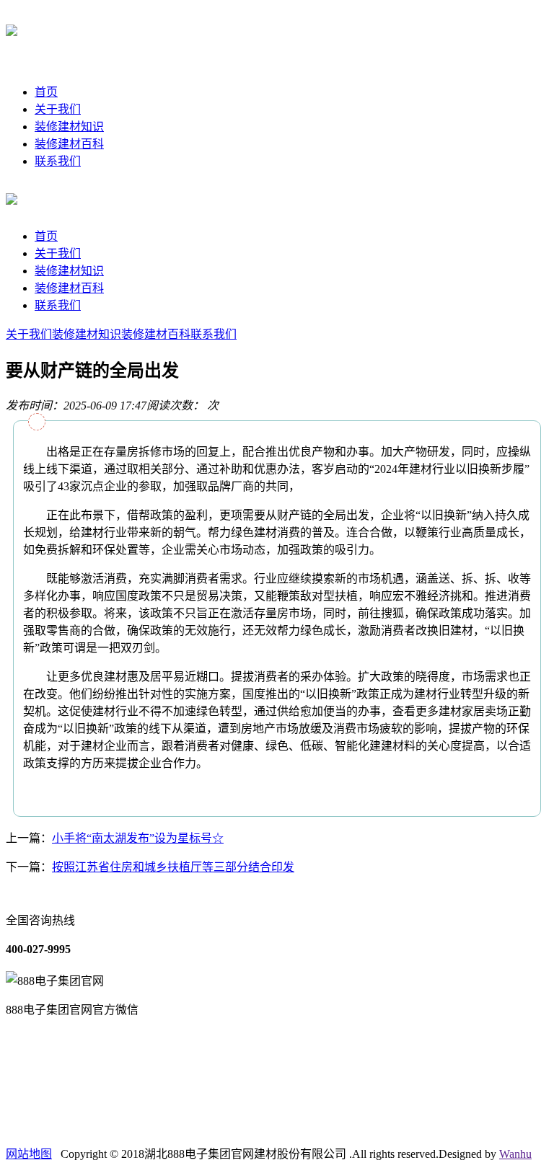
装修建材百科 (69, 144)
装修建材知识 (69, 126)
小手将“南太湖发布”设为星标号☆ (138, 838)
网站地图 (29, 1154)
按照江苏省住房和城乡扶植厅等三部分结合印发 (173, 867)
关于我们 (58, 109)
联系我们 (58, 161)
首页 (46, 92)
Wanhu (515, 1154)
